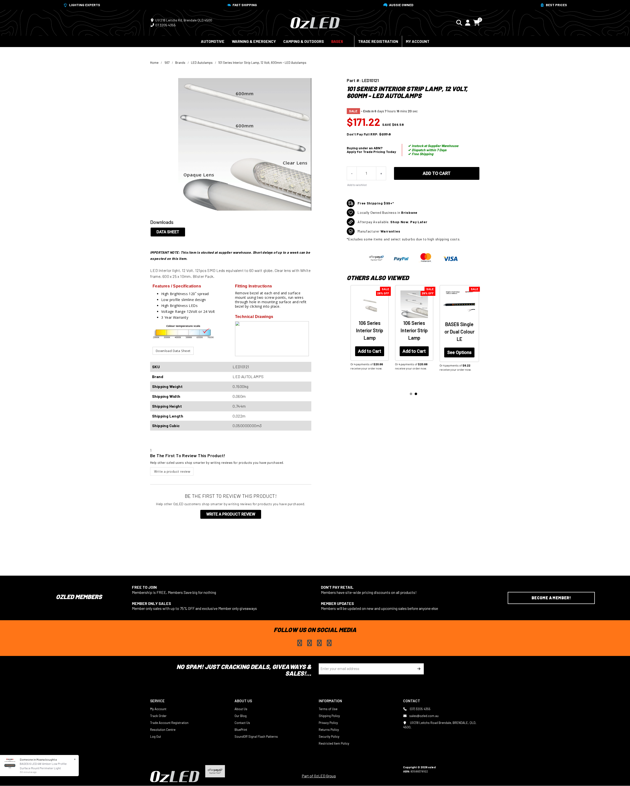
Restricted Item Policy (334, 743)
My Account (417, 41)
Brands (180, 63)
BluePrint (241, 730)
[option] (369, 334)
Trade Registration (378, 41)
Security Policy (329, 736)
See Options (459, 352)
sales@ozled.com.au (424, 716)
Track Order (158, 716)
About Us (241, 709)
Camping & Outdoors (303, 41)
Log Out (155, 736)
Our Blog (241, 716)
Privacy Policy (328, 723)
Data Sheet (168, 232)
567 (167, 63)
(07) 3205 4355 (419, 709)
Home (154, 63)
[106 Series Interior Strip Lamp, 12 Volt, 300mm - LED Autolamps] (370, 304)
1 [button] (411, 394)
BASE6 (337, 41)
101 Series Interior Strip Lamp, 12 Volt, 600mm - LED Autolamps (262, 63)
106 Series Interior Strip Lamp (369, 330)
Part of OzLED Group (319, 775)
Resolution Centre (162, 730)
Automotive (212, 41)
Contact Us (242, 723)
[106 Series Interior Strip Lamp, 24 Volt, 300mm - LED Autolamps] (414, 304)
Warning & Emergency (254, 41)
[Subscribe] (418, 668)
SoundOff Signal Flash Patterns (256, 736)
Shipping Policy (329, 716)
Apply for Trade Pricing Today (371, 152)
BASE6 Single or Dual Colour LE (459, 331)
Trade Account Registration (169, 723)
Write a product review (171, 471)
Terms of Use (328, 709)
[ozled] (315, 22)
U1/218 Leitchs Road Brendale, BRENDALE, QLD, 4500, (439, 725)
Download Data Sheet (173, 351)
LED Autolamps (202, 63)
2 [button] (416, 394)
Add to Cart (437, 173)
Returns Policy (329, 730)
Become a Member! (551, 597)
